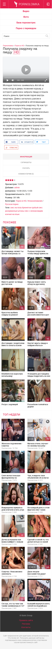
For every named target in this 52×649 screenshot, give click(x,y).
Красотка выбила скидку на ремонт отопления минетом (11, 314)
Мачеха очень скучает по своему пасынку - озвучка (37, 445)
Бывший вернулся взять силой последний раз (38, 604)
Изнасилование (35, 200)
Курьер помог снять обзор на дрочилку (36, 283)
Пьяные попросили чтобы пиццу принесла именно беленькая (37, 253)
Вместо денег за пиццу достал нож (12, 283)
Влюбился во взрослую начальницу (12, 374)
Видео (26, 11)
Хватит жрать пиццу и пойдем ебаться (37, 344)
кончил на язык (12, 214)
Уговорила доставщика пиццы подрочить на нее (38, 374)
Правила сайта (26, 620)
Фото (26, 16)
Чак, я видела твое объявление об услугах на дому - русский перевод (38, 478)
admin (17, 187)
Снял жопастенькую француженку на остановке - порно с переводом (11, 478)
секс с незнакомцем (34, 211)
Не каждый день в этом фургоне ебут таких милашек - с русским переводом (38, 510)
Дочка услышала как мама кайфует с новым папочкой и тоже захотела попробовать (12, 543)
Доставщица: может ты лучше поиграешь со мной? (12, 253)
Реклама (26, 623)
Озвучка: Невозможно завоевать (12, 572)
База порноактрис (26, 22)
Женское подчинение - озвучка (12, 444)
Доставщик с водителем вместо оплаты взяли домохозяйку (13, 345)
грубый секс (37, 207)
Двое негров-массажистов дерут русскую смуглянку (36, 573)
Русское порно (11, 204)
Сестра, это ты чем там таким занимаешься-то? (13, 604)
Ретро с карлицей (10, 404)
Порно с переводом (26, 28)
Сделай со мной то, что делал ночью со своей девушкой (38, 541)
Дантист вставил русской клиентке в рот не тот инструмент (38, 314)
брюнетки (26, 207)
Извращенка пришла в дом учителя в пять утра (13, 508)
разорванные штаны (14, 211)
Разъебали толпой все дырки (37, 405)
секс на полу (16, 207)
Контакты (26, 627)
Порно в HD (21, 200)
